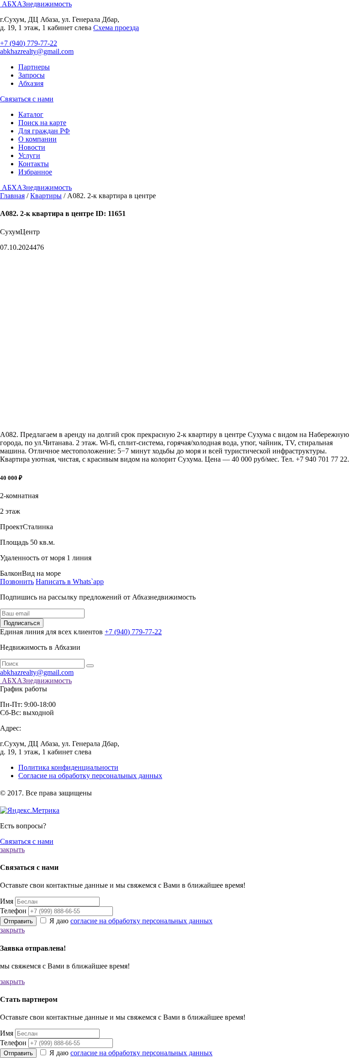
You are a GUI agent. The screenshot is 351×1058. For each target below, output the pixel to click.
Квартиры (46, 196)
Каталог (30, 114)
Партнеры (34, 67)
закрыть (12, 849)
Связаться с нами (26, 99)
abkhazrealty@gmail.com (37, 51)
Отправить (18, 921)
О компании (37, 139)
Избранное (35, 172)
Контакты (33, 164)
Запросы (31, 75)
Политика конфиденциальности (68, 767)
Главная (12, 196)
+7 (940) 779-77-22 (28, 43)
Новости (31, 147)
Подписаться (22, 623)
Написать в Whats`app (70, 581)
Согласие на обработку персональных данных (90, 775)
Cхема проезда (116, 28)
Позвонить (17, 581)
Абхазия (30, 83)
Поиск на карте (42, 122)
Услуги (29, 155)
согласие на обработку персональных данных (141, 921)
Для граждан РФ (44, 131)
